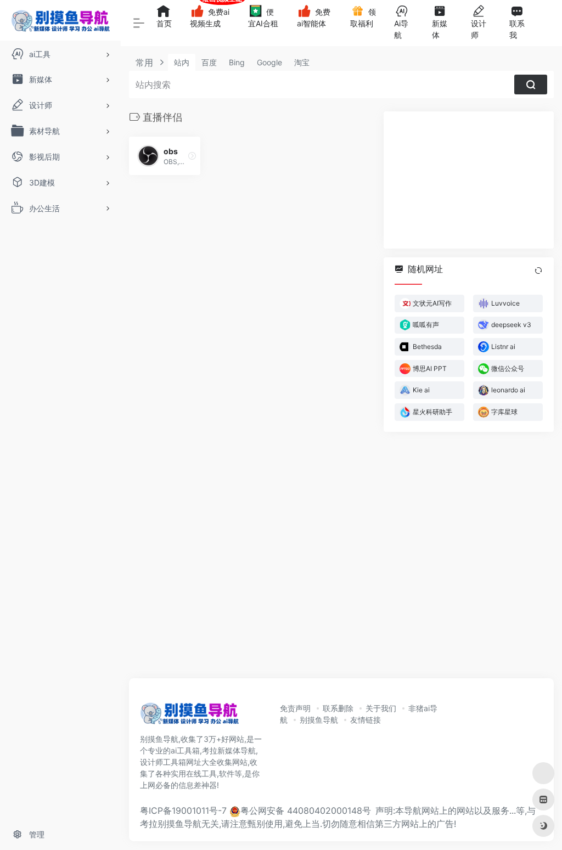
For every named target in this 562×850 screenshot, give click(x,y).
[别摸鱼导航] (189, 716)
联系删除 (338, 708)
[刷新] (538, 270)
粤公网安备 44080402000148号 (305, 810)
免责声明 (295, 708)
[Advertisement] (469, 180)
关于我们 (381, 708)
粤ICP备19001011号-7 (183, 810)
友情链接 (365, 719)
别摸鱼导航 (319, 719)
